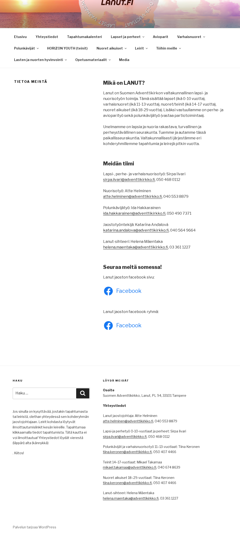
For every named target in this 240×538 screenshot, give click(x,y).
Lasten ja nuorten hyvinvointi (38, 60)
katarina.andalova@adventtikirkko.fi (136, 230)
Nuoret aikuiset (110, 48)
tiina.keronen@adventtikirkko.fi (127, 452)
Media (124, 60)
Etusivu (20, 37)
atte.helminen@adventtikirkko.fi (132, 196)
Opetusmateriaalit (91, 60)
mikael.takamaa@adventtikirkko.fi (129, 467)
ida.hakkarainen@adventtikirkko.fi (134, 213)
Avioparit (160, 37)
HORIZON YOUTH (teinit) (67, 48)
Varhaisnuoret (189, 37)
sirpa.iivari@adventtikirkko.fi (129, 179)
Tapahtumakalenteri (84, 37)
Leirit (139, 48)
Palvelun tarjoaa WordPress (34, 527)
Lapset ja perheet (126, 37)
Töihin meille (166, 48)
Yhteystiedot (47, 37)
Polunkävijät (24, 48)
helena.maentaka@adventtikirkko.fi (135, 247)
